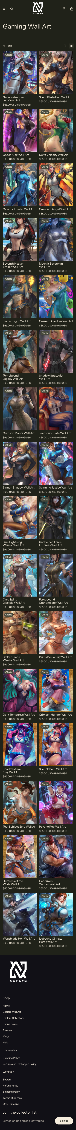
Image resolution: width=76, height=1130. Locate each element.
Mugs (6, 1036)
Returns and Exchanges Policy (19, 1064)
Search (7, 1079)
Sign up (64, 1120)
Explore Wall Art (12, 1011)
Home (6, 1005)
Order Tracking (11, 1104)
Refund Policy (10, 1085)
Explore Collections (13, 1018)
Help (5, 1042)
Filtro (9, 45)
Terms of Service (12, 1098)
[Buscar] (12, 9)
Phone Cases (10, 1024)
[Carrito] (72, 9)
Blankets (7, 1030)
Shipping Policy (11, 1058)
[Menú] (4, 9)
